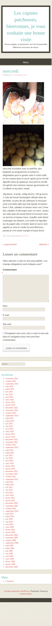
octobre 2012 (11, 445)
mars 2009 (10, 559)
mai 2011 (9, 490)
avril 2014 (9, 397)
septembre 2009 (12, 543)
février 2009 (10, 561)
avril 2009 (9, 556)
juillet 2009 (10, 548)
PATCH (26, 236)
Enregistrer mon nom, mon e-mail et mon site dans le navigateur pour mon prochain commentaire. (26, 336)
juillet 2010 (10, 516)
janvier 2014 (10, 405)
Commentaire (8, 271)
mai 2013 (9, 426)
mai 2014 (9, 394)
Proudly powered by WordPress (16, 591)
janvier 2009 (10, 564)
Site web (7, 324)
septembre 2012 (12, 447)
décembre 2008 (12, 567)
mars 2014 (10, 400)
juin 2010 (9, 519)
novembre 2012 (12, 442)
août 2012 (9, 450)
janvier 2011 (10, 500)
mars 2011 (10, 495)
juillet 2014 (10, 389)
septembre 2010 (12, 511)
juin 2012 (9, 455)
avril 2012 (9, 461)
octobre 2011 (11, 477)
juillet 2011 (10, 485)
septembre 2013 (12, 416)
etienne (24, 75)
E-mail (6, 315)
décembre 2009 (12, 535)
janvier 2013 (10, 437)
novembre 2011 (12, 474)
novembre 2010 (12, 506)
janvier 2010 (10, 532)
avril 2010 (9, 524)
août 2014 (9, 386)
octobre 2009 (11, 540)
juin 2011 (9, 487)
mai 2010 (9, 522)
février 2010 (10, 530)
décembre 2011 (12, 471)
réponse (44, 244)
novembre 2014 (12, 379)
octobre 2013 (11, 413)
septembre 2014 (12, 384)
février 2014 (10, 402)
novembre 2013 (12, 410)
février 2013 (10, 434)
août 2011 (9, 482)
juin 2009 (9, 551)
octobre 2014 (11, 381)
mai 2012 (9, 458)
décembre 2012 (12, 439)
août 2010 (9, 514)
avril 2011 (9, 493)
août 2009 (9, 546)
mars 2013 (10, 431)
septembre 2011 (12, 479)
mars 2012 (10, 463)
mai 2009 (9, 554)
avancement (10, 244)
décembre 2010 (12, 503)
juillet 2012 (10, 453)
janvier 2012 (10, 469)
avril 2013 (9, 429)
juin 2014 (9, 392)
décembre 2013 (12, 408)
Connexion (10, 581)
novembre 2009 (12, 538)
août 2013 (9, 418)
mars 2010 (10, 527)
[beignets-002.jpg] (23, 123)
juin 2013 (9, 424)
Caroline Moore (26, 594)
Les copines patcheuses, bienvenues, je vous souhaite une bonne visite (25, 26)
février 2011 (10, 498)
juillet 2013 (10, 421)
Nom (5, 306)
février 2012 (10, 466)
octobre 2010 (11, 508)
